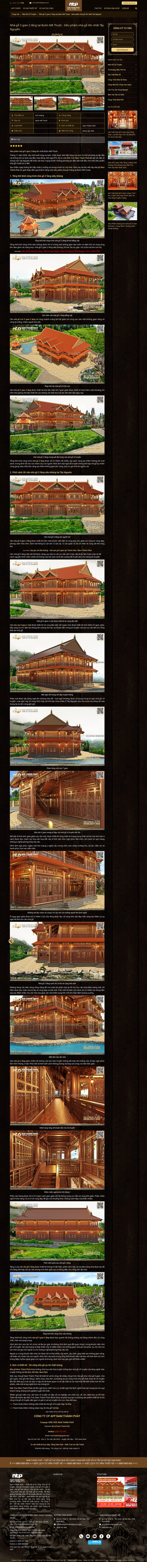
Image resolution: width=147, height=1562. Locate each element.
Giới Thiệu (16, 8)
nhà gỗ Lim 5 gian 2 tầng (24, 319)
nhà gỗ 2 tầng (38, 461)
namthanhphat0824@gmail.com (69, 1524)
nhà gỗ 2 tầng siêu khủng (50, 176)
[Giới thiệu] (117, 1492)
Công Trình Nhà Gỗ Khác (117, 80)
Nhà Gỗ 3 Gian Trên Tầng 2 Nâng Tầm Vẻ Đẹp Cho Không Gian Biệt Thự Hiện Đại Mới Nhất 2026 (122, 165)
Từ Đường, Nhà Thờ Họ (117, 70)
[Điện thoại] (81, 1536)
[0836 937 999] (11, 941)
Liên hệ (125, 8)
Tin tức (98, 8)
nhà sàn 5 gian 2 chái (22, 625)
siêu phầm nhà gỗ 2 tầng (64, 170)
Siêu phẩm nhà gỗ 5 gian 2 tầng (23, 151)
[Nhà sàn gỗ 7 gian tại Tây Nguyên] (57, 208)
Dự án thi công (46, 8)
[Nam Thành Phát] (73, 6)
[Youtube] (95, 1536)
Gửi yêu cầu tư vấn (129, 3)
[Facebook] (101, 1536)
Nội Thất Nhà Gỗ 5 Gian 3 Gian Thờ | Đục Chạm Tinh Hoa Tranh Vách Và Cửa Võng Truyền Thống (122, 195)
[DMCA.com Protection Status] (95, 1542)
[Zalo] (108, 1536)
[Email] (88, 1536)
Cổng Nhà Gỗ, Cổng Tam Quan (119, 85)
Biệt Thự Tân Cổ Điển (116, 95)
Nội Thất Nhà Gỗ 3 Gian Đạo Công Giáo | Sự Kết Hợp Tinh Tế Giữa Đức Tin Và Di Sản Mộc (121, 134)
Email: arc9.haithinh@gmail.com (22, 1527)
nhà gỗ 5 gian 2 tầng (22, 390)
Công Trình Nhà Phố (116, 100)
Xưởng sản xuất (112, 8)
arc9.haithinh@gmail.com (41, 3)
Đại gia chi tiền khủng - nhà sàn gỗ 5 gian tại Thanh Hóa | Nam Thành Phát (60, 550)
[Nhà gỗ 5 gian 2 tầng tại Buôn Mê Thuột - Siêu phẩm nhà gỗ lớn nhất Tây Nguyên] (57, 64)
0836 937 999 (18, 3)
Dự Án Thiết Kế (30, 8)
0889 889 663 (22, 1544)
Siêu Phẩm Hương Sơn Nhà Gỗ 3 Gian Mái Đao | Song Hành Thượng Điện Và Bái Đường (122, 226)
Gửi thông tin (122, 50)
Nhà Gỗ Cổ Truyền (115, 65)
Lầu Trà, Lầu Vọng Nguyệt (118, 90)
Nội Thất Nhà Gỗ (114, 75)
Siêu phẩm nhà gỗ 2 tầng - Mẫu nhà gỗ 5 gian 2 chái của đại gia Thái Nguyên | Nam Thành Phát (60, 251)
